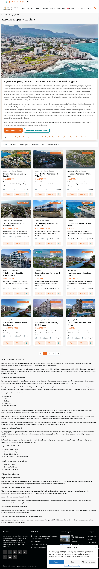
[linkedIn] (15, 2)
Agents (45, 8)
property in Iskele (10, 107)
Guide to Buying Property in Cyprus (43, 440)
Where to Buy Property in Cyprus (80, 440)
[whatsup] (7, 2)
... (6, 186)
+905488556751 (86, 8)
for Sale (30, 8)
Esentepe (51, 122)
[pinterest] (17, 2)
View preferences (88, 562)
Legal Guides (92, 542)
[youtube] (20, 2)
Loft (11, 220)
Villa (17, 171)
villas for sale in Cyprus (78, 115)
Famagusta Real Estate (11, 469)
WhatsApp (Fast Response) (36, 130)
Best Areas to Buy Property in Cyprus (45, 137)
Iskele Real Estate (9, 465)
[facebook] (4, 2)
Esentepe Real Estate (10, 467)
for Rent (38, 8)
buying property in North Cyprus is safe (24, 442)
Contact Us (61, 8)
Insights (52, 8)
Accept (56, 562)
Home (23, 8)
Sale (20, 171)
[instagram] (23, 2)
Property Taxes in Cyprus (11, 452)
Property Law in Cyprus (11, 449)
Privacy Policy (76, 566)
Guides (90, 539)
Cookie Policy (68, 566)
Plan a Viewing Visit (13, 130)
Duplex (44, 220)
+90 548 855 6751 (39, 541)
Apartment (6, 171)
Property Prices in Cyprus (66, 137)
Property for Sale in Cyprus (23, 137)
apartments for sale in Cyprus (76, 112)
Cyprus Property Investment (84, 137)
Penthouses (7, 396)
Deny (72, 562)
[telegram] (9, 2)
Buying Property (93, 536)
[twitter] (12, 2)
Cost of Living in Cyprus (11, 454)
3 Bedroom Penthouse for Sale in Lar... (77, 537)
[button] (95, 547)
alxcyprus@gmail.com (40, 544)
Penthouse (13, 171)
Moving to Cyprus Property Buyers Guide (16, 456)
